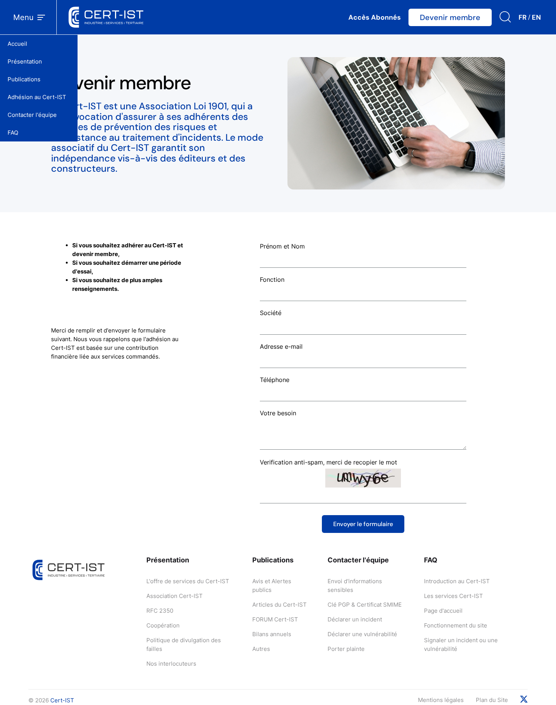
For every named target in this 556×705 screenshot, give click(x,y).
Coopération (163, 625)
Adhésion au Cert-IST (37, 97)
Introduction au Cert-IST (457, 581)
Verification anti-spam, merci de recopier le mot (328, 462)
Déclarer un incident (355, 619)
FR (522, 17)
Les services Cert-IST (453, 595)
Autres (261, 648)
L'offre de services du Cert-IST (187, 581)
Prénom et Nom (282, 246)
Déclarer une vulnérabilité (362, 634)
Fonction (272, 279)
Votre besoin (278, 413)
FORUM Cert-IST (275, 619)
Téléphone (274, 380)
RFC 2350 (159, 610)
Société (270, 313)
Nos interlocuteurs (171, 663)
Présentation (25, 61)
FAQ (13, 132)
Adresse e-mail (281, 346)
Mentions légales (441, 699)
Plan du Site (492, 699)
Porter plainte (346, 648)
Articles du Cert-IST (279, 604)
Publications (24, 79)
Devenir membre (450, 17)
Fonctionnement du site (455, 625)
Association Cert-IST (174, 595)
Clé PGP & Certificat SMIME (365, 604)
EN (536, 17)
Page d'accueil (443, 610)
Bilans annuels (271, 634)
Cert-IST (62, 700)
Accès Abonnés (374, 17)
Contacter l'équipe (32, 114)
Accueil (17, 43)
